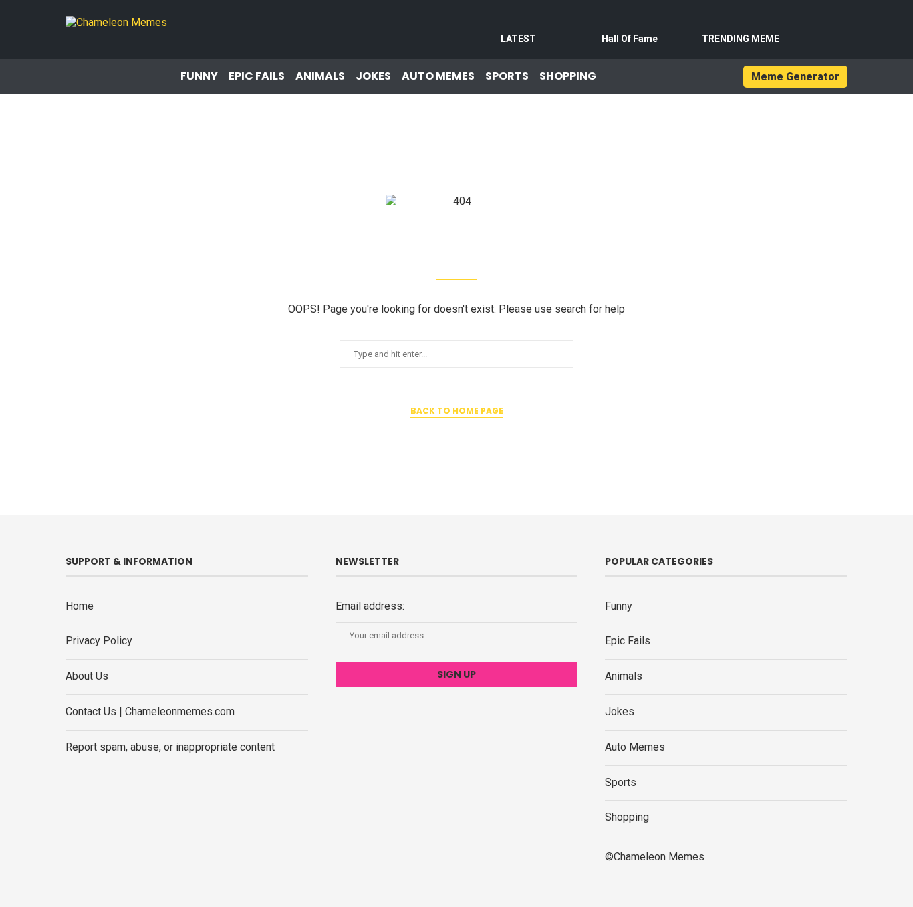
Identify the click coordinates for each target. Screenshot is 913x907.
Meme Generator (795, 76)
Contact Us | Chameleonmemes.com (150, 711)
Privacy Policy (99, 640)
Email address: (370, 606)
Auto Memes (438, 76)
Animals (320, 76)
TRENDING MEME (740, 38)
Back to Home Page (456, 410)
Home (80, 606)
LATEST (518, 38)
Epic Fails (257, 76)
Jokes (373, 76)
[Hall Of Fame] (630, 21)
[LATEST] (519, 21)
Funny (199, 76)
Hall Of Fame (630, 38)
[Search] (707, 77)
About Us (87, 676)
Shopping (567, 76)
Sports (507, 76)
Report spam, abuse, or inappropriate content (170, 747)
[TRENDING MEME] (741, 21)
